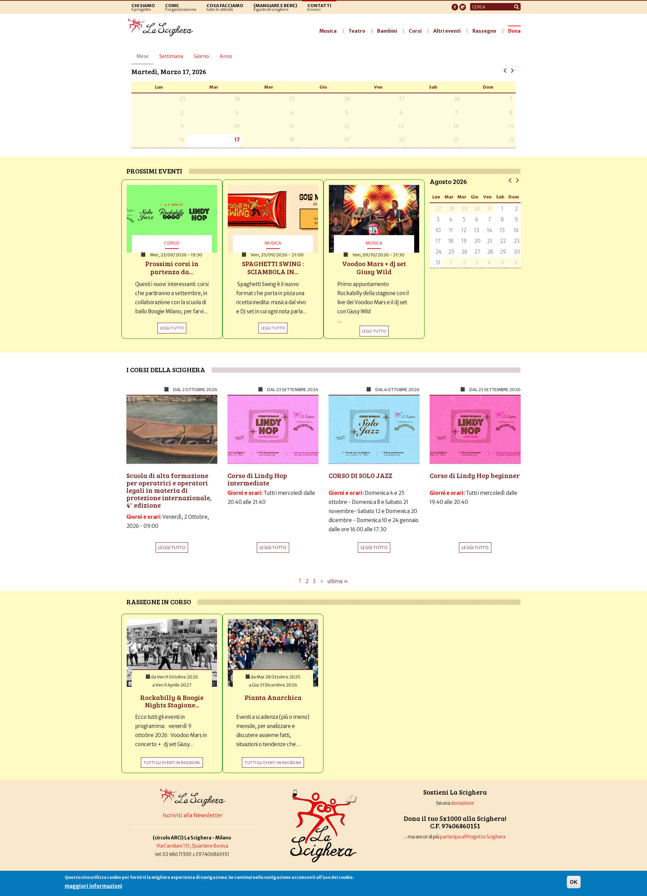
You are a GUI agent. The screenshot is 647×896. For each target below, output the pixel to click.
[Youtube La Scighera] (462, 5)
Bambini (387, 31)
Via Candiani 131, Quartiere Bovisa (192, 846)
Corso (171, 243)
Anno (226, 56)
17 (237, 139)
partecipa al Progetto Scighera (473, 837)
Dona (514, 31)
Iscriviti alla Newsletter (193, 815)
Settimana (171, 56)
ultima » (338, 581)
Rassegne (484, 31)
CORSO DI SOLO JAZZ (360, 475)
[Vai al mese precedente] (510, 180)
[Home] (162, 27)
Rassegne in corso (158, 601)
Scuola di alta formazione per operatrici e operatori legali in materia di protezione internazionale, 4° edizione (169, 490)
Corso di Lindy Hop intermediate (257, 479)
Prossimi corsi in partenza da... (171, 267)
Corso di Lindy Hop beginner (475, 475)
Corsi (415, 31)
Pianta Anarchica (273, 697)
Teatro (356, 31)
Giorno (201, 56)
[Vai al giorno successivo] (512, 70)
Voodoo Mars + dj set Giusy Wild (374, 267)
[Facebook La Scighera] (455, 5)
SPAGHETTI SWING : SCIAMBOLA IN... (273, 267)
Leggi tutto (171, 547)
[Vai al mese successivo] (517, 180)
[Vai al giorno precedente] (505, 70)
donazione (462, 803)
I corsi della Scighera (165, 369)
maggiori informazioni (93, 886)
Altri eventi (447, 31)
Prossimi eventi (154, 170)
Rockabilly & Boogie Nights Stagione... (172, 701)
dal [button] (195, 389)
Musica (328, 31)
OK (574, 882)
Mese (145, 59)
